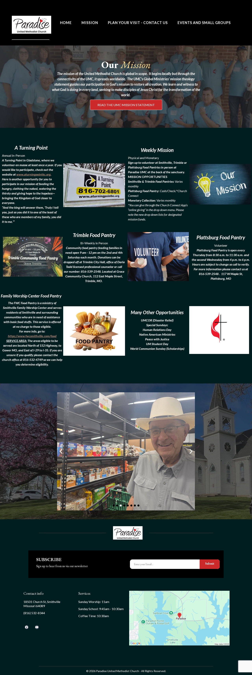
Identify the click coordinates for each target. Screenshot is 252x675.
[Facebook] (26, 627)
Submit (209, 563)
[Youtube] (37, 627)
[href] (179, 618)
